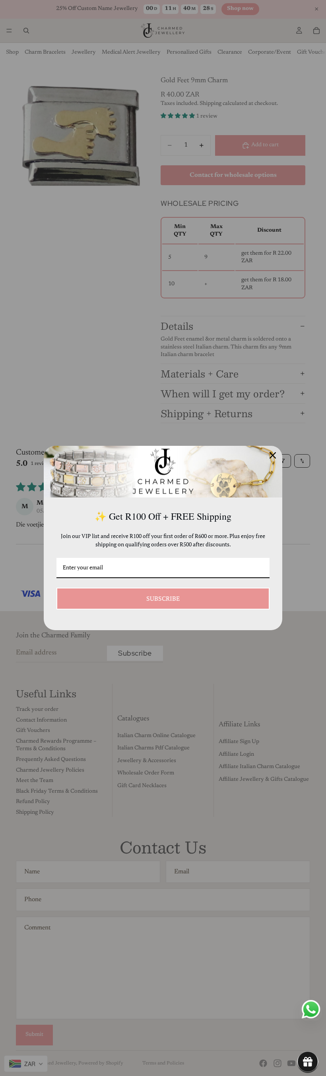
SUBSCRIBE (163, 598)
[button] (307, 1061)
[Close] (272, 455)
